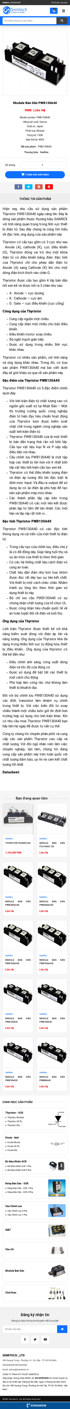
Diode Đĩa (12, 1150)
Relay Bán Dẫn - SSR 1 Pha (20, 1188)
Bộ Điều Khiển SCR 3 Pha (19, 1170)
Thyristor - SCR (14, 1112)
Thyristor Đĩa (13, 1125)
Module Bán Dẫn (14, 1270)
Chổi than (10, 1292)
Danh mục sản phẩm (17, 1102)
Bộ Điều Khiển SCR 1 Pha (19, 1166)
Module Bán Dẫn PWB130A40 (35, 103)
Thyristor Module (15, 1117)
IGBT (8, 1229)
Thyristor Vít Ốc (14, 1121)
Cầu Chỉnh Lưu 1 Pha (17, 1214)
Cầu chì (9, 1249)
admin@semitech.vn (19, 1369)
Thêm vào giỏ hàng (37, 174)
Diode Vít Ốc (13, 1146)
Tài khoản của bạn (59, 3)
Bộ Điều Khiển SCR (16, 1161)
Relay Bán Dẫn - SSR (16, 1183)
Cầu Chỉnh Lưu (13, 1206)
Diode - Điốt (12, 1137)
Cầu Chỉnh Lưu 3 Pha (17, 1211)
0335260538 (15, 3)
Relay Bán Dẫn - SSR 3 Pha (20, 1192)
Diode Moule (13, 1142)
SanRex (44, 152)
